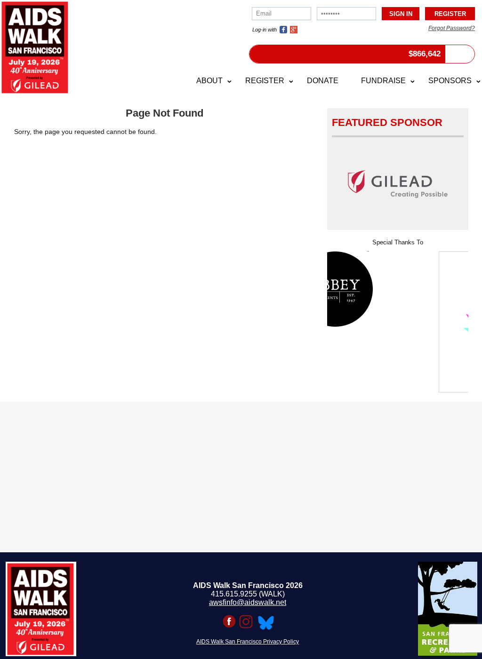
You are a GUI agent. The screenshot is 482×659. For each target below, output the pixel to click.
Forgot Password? (451, 28)
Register (264, 81)
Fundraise (383, 81)
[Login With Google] (293, 29)
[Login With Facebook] (283, 29)
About (209, 81)
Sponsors (450, 81)
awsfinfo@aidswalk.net (247, 602)
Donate (322, 81)
